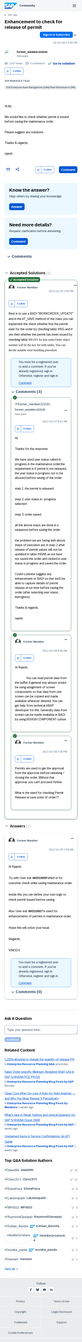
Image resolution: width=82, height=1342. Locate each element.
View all (10, 1269)
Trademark (20, 1322)
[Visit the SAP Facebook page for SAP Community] (30, 1289)
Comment (68, 169)
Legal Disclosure (61, 1311)
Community (27, 5)
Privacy (20, 1301)
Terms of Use (61, 1301)
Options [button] (74, 35)
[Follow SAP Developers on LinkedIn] (51, 1289)
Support (61, 1322)
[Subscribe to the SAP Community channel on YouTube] (44, 1289)
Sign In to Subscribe (56, 34)
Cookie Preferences (20, 1332)
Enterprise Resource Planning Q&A (31, 1064)
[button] (8, 71)
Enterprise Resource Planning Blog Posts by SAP (40, 1081)
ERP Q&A (12, 15)
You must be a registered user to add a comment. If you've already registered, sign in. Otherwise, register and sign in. (39, 368)
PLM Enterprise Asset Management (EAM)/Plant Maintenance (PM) (40, 87)
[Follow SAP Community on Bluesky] (37, 1289)
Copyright (20, 1311)
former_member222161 (32, 51)
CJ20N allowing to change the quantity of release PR (39, 1059)
